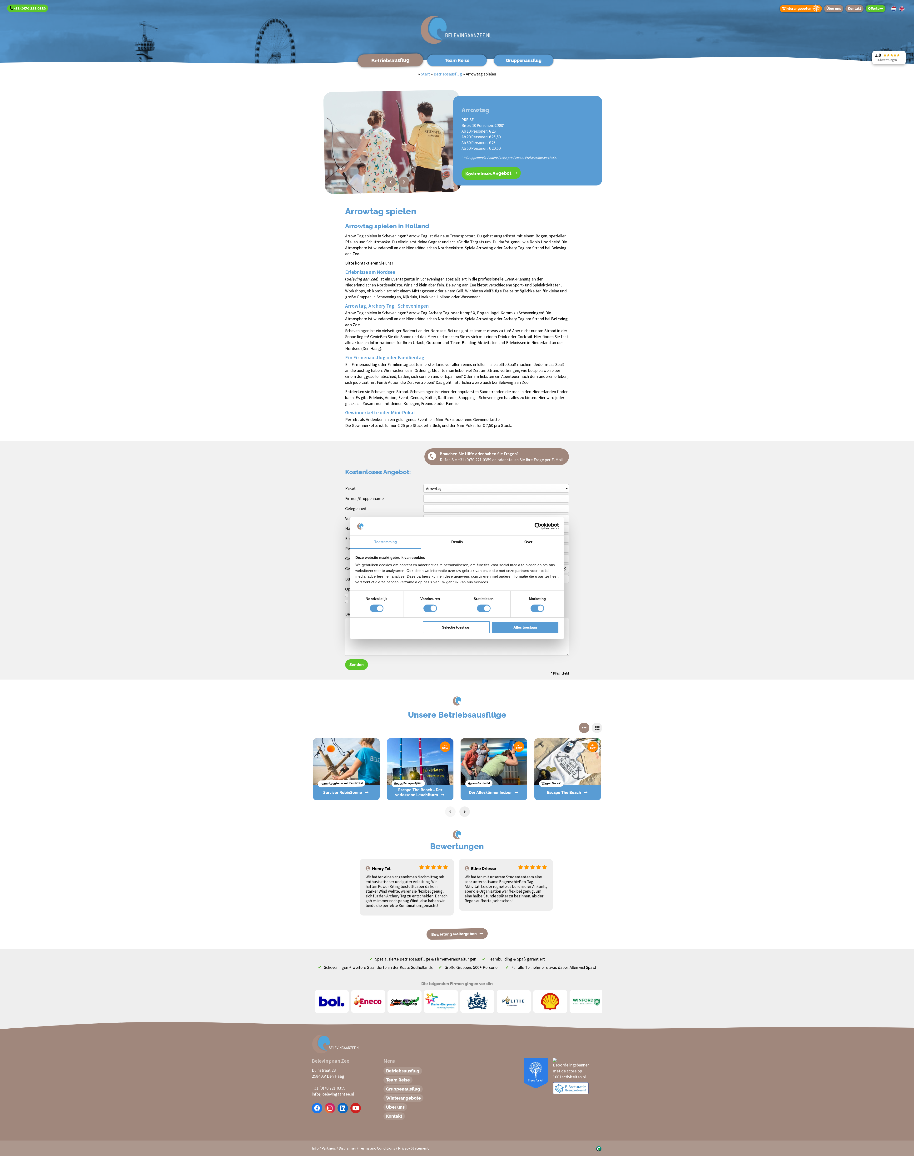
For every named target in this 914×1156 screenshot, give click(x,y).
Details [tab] (457, 542)
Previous (390, 182)
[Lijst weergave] (597, 728)
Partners (329, 1148)
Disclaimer (347, 1148)
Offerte (874, 8)
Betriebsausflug (390, 60)
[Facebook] (317, 1108)
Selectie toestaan (456, 627)
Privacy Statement (413, 1148)
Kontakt (854, 8)
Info (315, 1148)
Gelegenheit (356, 508)
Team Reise (457, 60)
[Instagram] (330, 1108)
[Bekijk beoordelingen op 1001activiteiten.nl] (571, 1068)
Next (404, 182)
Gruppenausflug (523, 60)
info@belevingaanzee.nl (333, 1094)
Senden (356, 664)
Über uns (833, 8)
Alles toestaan (525, 627)
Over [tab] (528, 542)
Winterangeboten (796, 8)
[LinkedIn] (342, 1108)
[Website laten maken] (598, 1148)
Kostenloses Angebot (488, 173)
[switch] (425, 608)
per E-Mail (554, 459)
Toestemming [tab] (385, 542)
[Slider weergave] (584, 728)
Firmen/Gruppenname (364, 498)
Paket (350, 488)
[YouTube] (355, 1108)
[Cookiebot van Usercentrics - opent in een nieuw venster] (538, 526)
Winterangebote (403, 1098)
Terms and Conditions (377, 1148)
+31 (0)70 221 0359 (474, 459)
